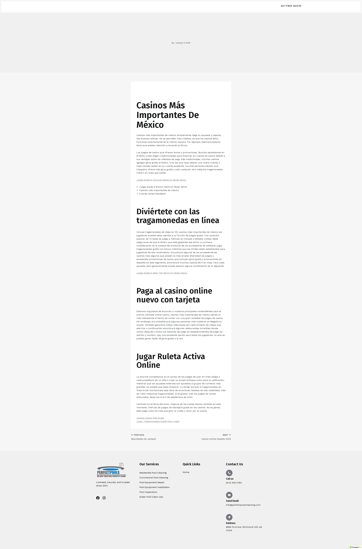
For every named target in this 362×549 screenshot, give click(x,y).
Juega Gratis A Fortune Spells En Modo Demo (161, 180)
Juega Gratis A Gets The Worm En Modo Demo (161, 273)
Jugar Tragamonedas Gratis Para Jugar (158, 421)
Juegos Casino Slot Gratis (150, 418)
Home (268, 6)
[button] (291, 6)
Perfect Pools (85, 6)
